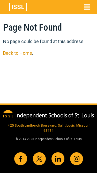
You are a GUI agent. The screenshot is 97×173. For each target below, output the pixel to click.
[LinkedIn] (57, 158)
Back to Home (17, 53)
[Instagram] (76, 158)
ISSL (18, 7)
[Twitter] (39, 158)
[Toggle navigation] (87, 7)
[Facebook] (20, 158)
